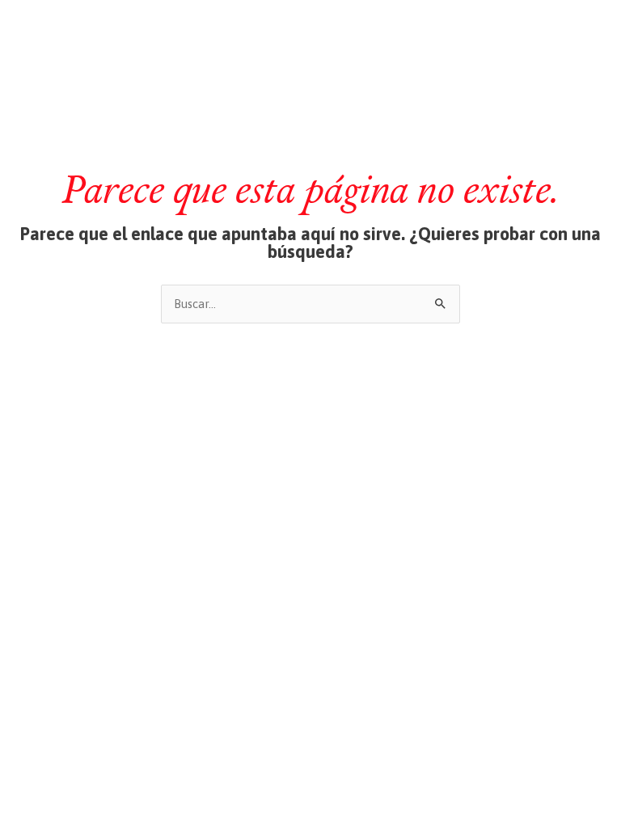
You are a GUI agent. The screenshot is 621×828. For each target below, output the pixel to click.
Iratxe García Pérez (311, 27)
